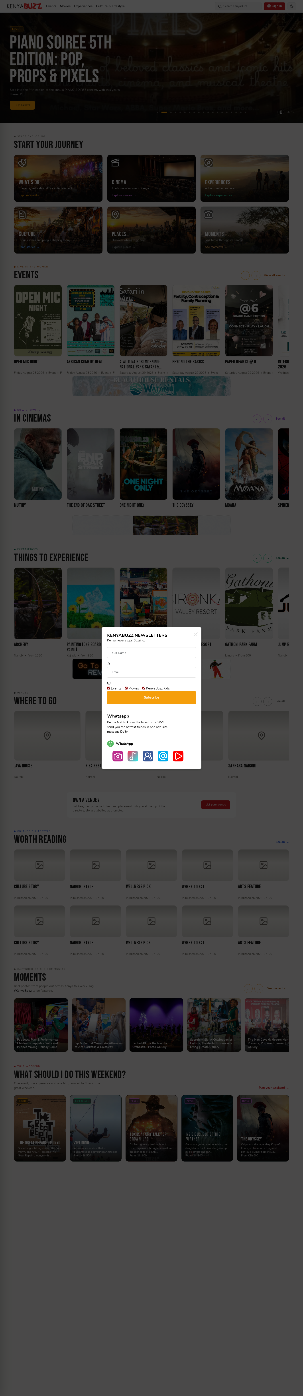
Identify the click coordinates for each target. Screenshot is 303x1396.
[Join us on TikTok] (133, 756)
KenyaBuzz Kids (157, 688)
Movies (133, 688)
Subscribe (151, 697)
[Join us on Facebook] (148, 756)
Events (115, 688)
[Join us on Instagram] (117, 756)
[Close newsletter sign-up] (194, 634)
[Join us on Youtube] (178, 756)
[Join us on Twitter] (163, 756)
